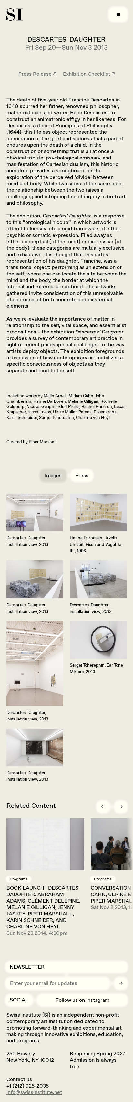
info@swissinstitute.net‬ (34, 1092)
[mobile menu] (118, 14)
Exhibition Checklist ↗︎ (89, 74)
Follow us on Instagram (82, 1000)
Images (53, 475)
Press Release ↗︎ (37, 74)
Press (81, 475)
